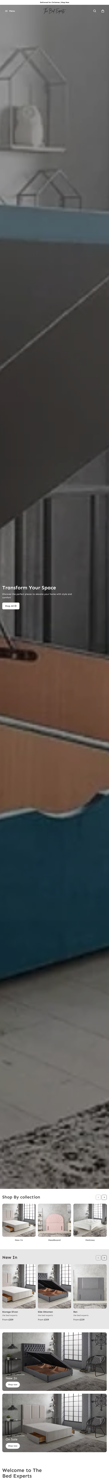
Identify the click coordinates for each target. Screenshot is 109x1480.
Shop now (12, 1384)
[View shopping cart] (102, 11)
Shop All (9, 605)
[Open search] (94, 11)
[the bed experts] (54, 11)
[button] (98, 1197)
